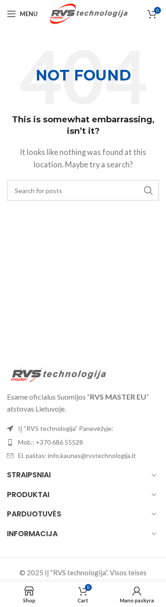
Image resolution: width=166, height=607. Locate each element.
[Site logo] (88, 13)
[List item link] (83, 442)
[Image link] (57, 374)
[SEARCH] (148, 190)
